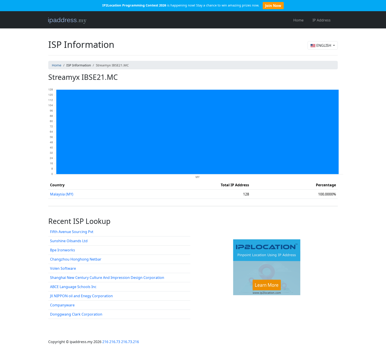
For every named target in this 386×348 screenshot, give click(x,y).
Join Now (273, 5)
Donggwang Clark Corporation (76, 314)
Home (298, 20)
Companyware (62, 305)
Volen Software (63, 268)
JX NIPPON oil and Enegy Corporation (81, 295)
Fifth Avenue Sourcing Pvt (71, 231)
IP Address (322, 20)
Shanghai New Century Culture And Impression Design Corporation (107, 277)
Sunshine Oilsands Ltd (69, 240)
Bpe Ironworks (62, 250)
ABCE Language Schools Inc (73, 286)
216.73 (114, 341)
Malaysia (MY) (61, 194)
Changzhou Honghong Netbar (75, 259)
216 (105, 341)
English (323, 45)
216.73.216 (130, 341)
